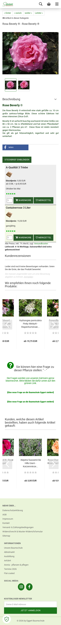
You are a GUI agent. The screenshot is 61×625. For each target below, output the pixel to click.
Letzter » (39, 13)
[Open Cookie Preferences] (6, 619)
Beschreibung (11, 99)
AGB (4, 514)
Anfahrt (7, 560)
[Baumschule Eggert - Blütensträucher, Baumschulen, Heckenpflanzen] (6, 4)
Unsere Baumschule (13, 548)
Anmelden (28, 277)
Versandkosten (41, 243)
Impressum (7, 519)
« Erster (7, 13)
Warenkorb (24, 200)
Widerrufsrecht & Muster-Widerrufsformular (22, 531)
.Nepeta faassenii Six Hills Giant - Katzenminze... (30, 463)
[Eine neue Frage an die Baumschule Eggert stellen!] (30, 392)
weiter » (28, 13)
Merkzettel (44, 200)
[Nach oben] (52, 620)
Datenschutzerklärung (12, 510)
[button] (15, 147)
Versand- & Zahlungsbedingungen (18, 527)
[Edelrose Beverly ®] (30, 53)
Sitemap (6, 536)
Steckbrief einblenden (17, 159)
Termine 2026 (10, 569)
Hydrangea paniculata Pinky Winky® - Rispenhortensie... (30, 323)
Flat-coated (9, 573)
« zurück (18, 13)
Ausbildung (9, 556)
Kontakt (6, 523)
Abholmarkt (9, 552)
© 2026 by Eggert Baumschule (30, 620)
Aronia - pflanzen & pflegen (16, 565)
